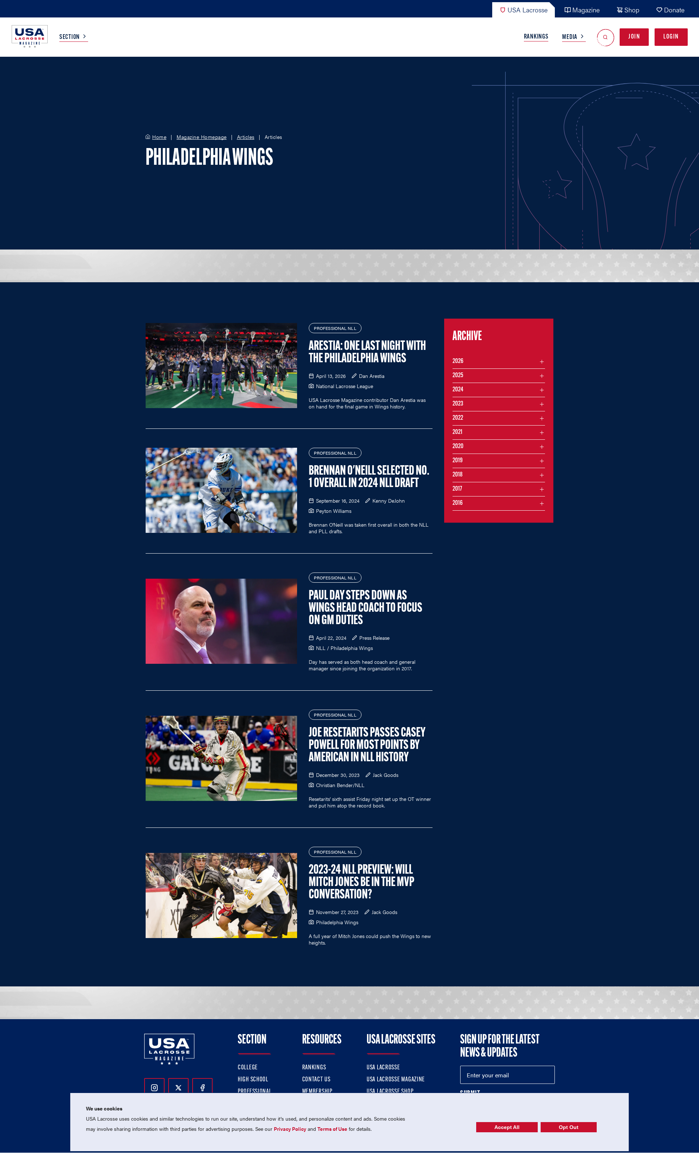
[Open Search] (605, 37)
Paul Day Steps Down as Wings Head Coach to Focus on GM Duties (365, 608)
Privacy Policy (290, 1128)
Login (671, 37)
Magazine (586, 9)
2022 (458, 418)
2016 (458, 503)
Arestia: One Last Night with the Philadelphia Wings (367, 353)
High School (253, 1080)
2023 (458, 404)
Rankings (536, 37)
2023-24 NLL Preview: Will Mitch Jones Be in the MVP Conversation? (361, 883)
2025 (458, 375)
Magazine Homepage (202, 137)
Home (159, 137)
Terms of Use (332, 1128)
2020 (458, 446)
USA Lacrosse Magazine (396, 1080)
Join (634, 37)
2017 (457, 489)
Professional (255, 1092)
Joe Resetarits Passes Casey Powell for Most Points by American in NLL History (367, 746)
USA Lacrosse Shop (390, 1092)
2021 (457, 432)
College (248, 1068)
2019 (458, 461)
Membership (317, 1092)
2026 (458, 361)
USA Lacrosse (528, 9)
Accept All (507, 1127)
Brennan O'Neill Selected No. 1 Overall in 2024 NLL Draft (369, 477)
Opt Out (568, 1127)
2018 (458, 475)
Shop (631, 9)
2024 (458, 390)
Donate (674, 9)
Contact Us (316, 1080)
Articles (245, 137)
